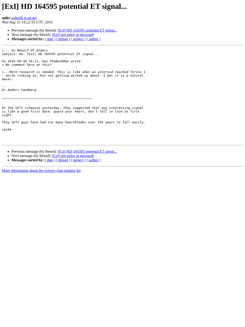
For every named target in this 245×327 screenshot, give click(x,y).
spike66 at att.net (24, 18)
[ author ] (93, 39)
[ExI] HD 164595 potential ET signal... (87, 30)
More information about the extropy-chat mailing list (41, 171)
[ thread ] (63, 39)
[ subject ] (78, 39)
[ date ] (50, 39)
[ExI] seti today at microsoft (73, 35)
